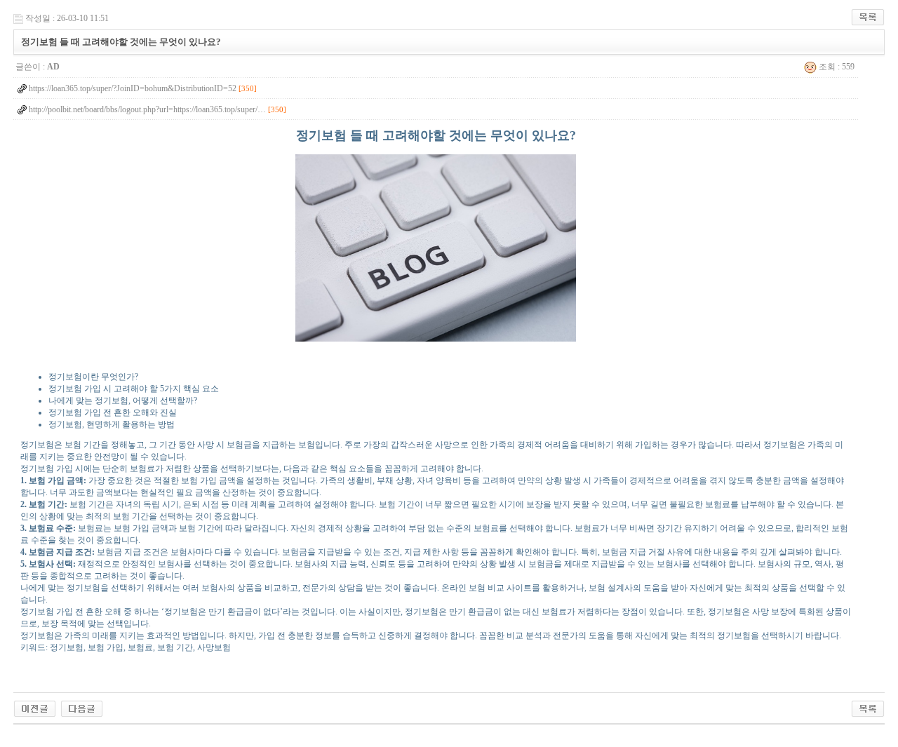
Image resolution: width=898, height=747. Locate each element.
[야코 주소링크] (81, 708)
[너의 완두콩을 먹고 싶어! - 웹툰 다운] (34, 708)
